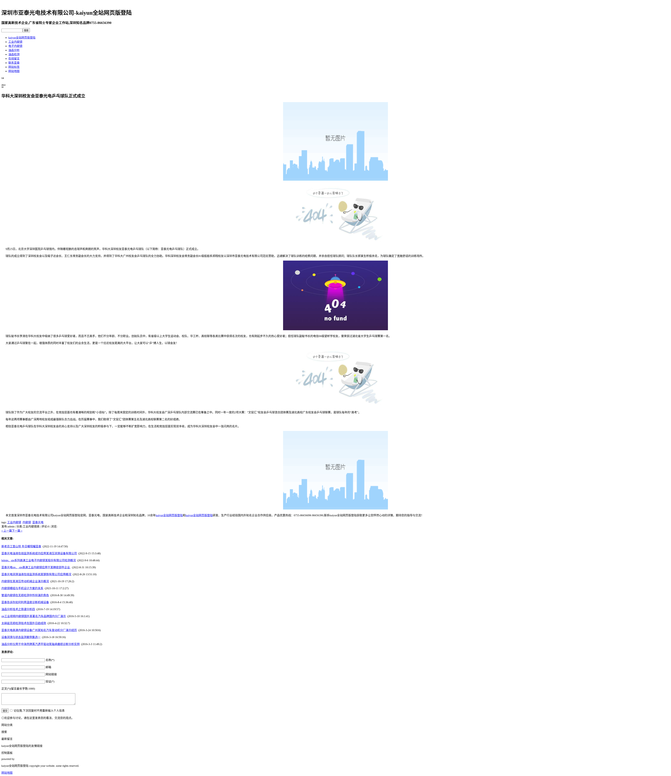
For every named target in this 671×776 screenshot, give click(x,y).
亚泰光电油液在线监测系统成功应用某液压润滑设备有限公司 (39, 553)
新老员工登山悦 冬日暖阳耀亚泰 (21, 546)
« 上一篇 (6, 530)
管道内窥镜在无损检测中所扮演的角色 (25, 595)
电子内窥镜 (15, 46)
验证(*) (50, 681)
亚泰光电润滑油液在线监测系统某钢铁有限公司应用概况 (36, 574)
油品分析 (14, 50)
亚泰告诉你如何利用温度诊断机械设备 (25, 602)
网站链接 (51, 674)
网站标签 (14, 66)
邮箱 (48, 667)
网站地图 (14, 71)
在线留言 (14, 58)
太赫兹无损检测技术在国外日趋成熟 (23, 623)
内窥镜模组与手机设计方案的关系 (22, 588)
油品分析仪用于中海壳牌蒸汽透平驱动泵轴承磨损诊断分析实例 (40, 644)
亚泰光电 (38, 522)
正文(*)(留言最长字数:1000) (18, 688)
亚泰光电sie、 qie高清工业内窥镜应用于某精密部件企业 (36, 567)
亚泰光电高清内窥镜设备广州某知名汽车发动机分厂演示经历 (39, 630)
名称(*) (50, 660)
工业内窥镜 (15, 41)
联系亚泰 (14, 62)
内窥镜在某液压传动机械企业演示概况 (25, 581)
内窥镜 (27, 522)
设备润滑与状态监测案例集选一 (21, 637)
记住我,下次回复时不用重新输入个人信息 (39, 710)
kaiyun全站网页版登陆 (21, 37)
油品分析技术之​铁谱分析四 (18, 609)
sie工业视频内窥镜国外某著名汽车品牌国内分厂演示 (33, 616)
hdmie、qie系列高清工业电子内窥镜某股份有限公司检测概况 (38, 560)
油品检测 (14, 54)
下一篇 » (17, 530)
